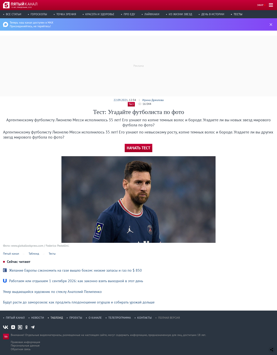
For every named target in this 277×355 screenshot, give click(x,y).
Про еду (129, 14)
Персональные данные (25, 345)
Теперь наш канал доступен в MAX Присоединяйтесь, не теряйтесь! (31, 24)
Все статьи (13, 14)
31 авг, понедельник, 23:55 (21, 7)
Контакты (144, 318)
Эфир (260, 4)
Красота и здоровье (99, 14)
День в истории (212, 14)
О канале (95, 318)
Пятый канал (15, 318)
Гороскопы (39, 14)
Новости (37, 318)
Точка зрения (66, 14)
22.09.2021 (121, 100)
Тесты (238, 14)
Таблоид (56, 318)
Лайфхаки (151, 14)
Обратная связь (21, 349)
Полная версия (169, 318)
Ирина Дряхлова (153, 100)
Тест (131, 104)
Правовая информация (25, 342)
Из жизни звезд (180, 14)
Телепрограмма (119, 318)
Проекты (75, 318)
